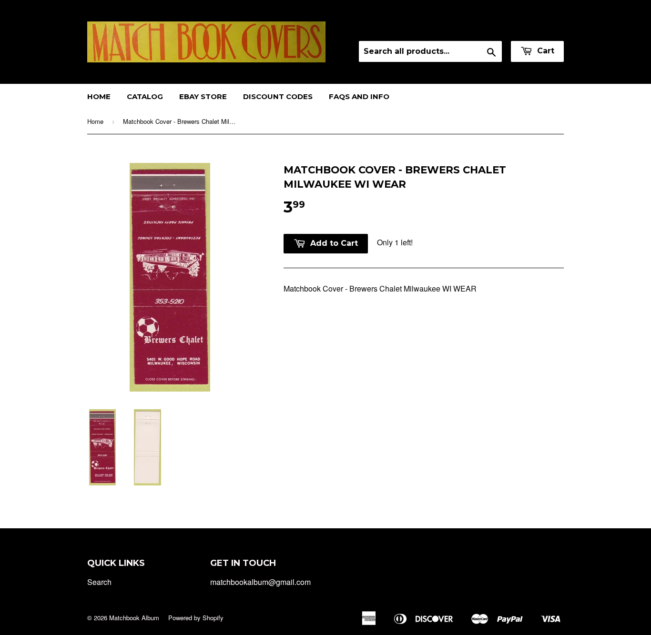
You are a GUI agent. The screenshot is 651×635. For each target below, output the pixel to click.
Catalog (145, 96)
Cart (544, 50)
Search (99, 581)
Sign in (479, 28)
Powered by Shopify (196, 617)
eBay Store (203, 96)
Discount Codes (278, 96)
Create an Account (534, 28)
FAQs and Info (359, 96)
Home (99, 96)
